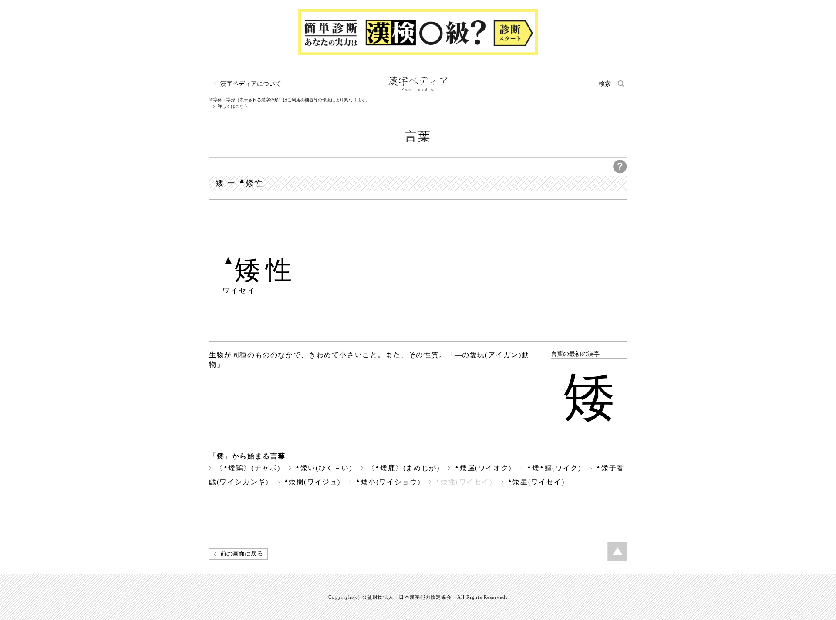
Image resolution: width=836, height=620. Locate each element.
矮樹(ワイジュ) (312, 482)
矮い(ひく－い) (323, 468)
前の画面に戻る (241, 553)
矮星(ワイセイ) (536, 482)
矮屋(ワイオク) (483, 468)
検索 (605, 83)
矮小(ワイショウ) (388, 482)
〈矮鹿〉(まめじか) (403, 468)
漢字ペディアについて (250, 83)
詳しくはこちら (233, 106)
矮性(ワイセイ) (463, 482)
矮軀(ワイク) (554, 468)
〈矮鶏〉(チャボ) (248, 468)
